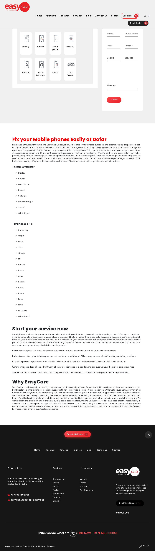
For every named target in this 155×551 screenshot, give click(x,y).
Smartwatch (58, 493)
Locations (128, 15)
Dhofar (83, 482)
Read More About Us (128, 503)
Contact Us (101, 15)
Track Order (137, 23)
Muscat (83, 479)
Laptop (56, 486)
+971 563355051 (19, 494)
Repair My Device (75, 434)
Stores (115, 15)
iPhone (56, 482)
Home (39, 15)
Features (64, 15)
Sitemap (116, 449)
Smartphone (58, 479)
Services (77, 15)
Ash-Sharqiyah (87, 490)
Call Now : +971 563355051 (97, 533)
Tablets (56, 490)
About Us (51, 15)
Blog (88, 15)
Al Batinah (84, 486)
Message (111, 85)
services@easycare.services (27, 500)
